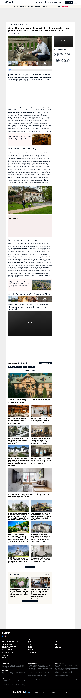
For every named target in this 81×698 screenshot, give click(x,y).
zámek (25, 366)
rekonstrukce (18, 366)
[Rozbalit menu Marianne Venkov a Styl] (61, 2)
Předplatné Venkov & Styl (9, 643)
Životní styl (31, 643)
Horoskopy (31, 649)
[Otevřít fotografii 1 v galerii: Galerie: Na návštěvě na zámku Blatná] (13, 63)
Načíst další (30, 567)
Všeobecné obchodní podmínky (10, 654)
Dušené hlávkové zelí (5, 680)
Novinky (15, 6)
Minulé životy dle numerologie (14, 672)
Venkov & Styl (32, 654)
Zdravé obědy (14, 667)
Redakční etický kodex (8, 649)
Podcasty (31, 650)
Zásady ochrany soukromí (9, 650)
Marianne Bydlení (15, 24)
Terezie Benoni (11, 33)
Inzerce (4, 657)
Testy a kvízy (18, 665)
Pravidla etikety (4, 665)
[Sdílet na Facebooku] (18, 363)
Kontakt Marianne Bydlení (9, 646)
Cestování (6, 666)
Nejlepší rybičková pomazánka (11, 684)
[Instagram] (5, 636)
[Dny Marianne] (65, 6)
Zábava (30, 644)
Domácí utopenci (21, 684)
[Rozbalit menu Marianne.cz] (42, 2)
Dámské (46, 692)
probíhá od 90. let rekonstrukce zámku (30, 152)
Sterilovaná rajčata (5, 683)
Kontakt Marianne (7, 644)
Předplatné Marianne (8, 639)
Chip (56, 644)
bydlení (11, 366)
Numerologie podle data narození (15, 666)
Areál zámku (11, 243)
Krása (30, 641)
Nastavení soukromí (7, 652)
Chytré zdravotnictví (19, 673)
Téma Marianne (32, 652)
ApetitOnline (58, 639)
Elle (56, 641)
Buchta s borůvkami (12, 685)
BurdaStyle (54, 692)
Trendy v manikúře (5, 672)
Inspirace (30, 6)
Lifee (56, 646)
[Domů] (8, 2)
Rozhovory (31, 646)
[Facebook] (3, 636)
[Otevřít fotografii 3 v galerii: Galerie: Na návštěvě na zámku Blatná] (33, 63)
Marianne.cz (38, 2)
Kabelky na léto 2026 (12, 674)
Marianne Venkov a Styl (54, 2)
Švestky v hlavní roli (13, 680)
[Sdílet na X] (21, 363)
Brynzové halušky (5, 685)
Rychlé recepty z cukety (21, 685)
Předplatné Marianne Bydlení (10, 641)
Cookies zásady (6, 655)
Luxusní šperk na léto (6, 676)
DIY (50, 6)
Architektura (56, 6)
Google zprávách (30, 69)
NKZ (49, 692)
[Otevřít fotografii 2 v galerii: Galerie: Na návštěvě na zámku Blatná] (23, 63)
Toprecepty (58, 647)
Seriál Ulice (13, 673)
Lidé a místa (23, 6)
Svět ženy (57, 643)
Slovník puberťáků (11, 665)
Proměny (44, 6)
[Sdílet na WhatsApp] (26, 363)
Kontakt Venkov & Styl (8, 647)
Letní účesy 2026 (20, 674)
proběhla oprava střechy (25, 163)
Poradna (37, 6)
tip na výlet (31, 366)
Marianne (37, 692)
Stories (30, 647)
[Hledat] (75, 2)
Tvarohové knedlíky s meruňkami (15, 683)
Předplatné (69, 2)
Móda (29, 639)
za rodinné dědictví (29, 120)
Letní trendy (9, 667)
